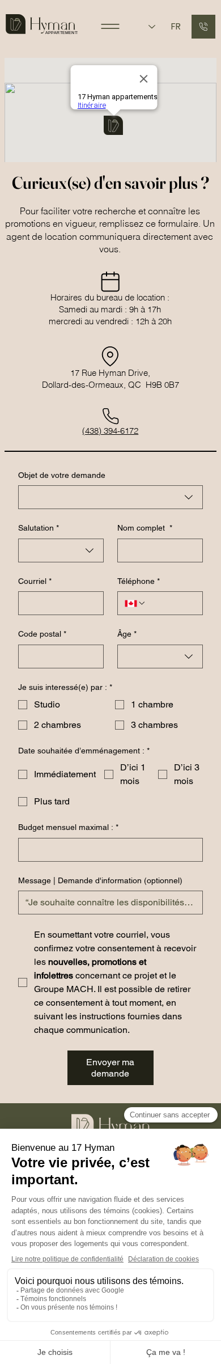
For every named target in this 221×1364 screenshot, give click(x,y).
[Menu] (110, 26)
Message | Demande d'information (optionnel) (100, 880)
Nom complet (144, 527)
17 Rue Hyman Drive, (110, 372)
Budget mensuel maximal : (68, 827)
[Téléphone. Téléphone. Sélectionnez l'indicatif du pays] (135, 603)
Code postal (42, 633)
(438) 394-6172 (110, 430)
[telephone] (203, 27)
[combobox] (110, 497)
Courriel (35, 581)
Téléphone (138, 581)
